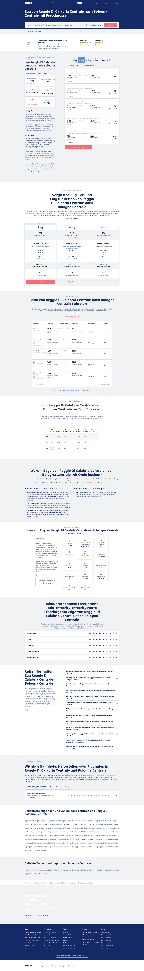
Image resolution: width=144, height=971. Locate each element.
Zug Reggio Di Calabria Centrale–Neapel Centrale (63, 843)
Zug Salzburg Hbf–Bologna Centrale (59, 836)
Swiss (65, 940)
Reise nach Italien (106, 943)
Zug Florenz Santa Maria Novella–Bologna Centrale (64, 828)
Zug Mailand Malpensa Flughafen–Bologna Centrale (112, 824)
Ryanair (65, 932)
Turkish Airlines (68, 935)
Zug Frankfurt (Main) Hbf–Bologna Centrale (109, 821)
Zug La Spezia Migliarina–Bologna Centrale (109, 870)
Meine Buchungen (93, 3)
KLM (64, 943)
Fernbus (41, 3)
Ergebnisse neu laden (71, 316)
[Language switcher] (80, 3)
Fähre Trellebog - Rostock (90, 939)
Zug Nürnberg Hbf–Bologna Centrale (83, 832)
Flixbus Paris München (51, 943)
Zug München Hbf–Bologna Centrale (59, 821)
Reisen (103, 929)
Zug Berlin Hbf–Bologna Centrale (35, 821)
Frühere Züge (39, 384)
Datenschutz (72, 966)
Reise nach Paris (106, 937)
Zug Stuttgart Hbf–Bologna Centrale (36, 828)
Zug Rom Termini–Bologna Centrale (36, 824)
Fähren (53, 3)
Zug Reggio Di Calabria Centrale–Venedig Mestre (40, 843)
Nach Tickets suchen (32, 83)
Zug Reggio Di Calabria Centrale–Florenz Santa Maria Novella (115, 839)
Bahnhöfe (28, 943)
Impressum (44, 966)
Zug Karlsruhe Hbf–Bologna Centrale (60, 839)
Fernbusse (47, 929)
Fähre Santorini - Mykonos (90, 932)
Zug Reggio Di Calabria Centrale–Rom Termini (86, 839)
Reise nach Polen (106, 940)
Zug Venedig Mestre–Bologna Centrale (37, 832)
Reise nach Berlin (106, 935)
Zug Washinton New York (33, 935)
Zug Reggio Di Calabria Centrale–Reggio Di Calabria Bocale (114, 847)
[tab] (73, 65)
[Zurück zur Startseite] (30, 3)
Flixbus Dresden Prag (51, 937)
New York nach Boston (32, 940)
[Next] (116, 60)
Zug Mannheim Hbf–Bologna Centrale (108, 828)
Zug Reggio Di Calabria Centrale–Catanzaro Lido (40, 847)
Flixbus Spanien (49, 935)
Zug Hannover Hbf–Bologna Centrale (83, 828)
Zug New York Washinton (33, 932)
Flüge (47, 3)
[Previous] (46, 430)
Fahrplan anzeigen (32, 104)
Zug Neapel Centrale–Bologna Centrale (37, 836)
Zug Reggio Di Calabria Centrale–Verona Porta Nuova (89, 843)
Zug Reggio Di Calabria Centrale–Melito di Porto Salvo (65, 847)
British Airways (68, 937)
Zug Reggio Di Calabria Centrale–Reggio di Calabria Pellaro (43, 850)
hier (89, 390)
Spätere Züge (105, 384)
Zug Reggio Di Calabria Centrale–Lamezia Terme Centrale (114, 843)
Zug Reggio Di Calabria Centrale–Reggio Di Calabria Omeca (90, 847)
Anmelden (116, 3)
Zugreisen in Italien (41, 883)
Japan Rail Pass (106, 932)
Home (26, 883)
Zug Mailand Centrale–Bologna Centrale (84, 824)
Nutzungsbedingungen (58, 966)
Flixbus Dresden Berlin (51, 940)
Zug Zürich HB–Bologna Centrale (58, 824)
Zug (36, 3)
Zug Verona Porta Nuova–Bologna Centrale (109, 836)
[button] (68, 25)
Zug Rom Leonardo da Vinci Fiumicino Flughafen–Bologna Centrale (117, 832)
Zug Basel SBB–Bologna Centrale (82, 836)
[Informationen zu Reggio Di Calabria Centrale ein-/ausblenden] (116, 795)
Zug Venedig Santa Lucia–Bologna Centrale (61, 832)
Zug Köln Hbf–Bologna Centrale (82, 821)
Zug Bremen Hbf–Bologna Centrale (36, 839)
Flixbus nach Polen (50, 932)
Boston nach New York (32, 937)
